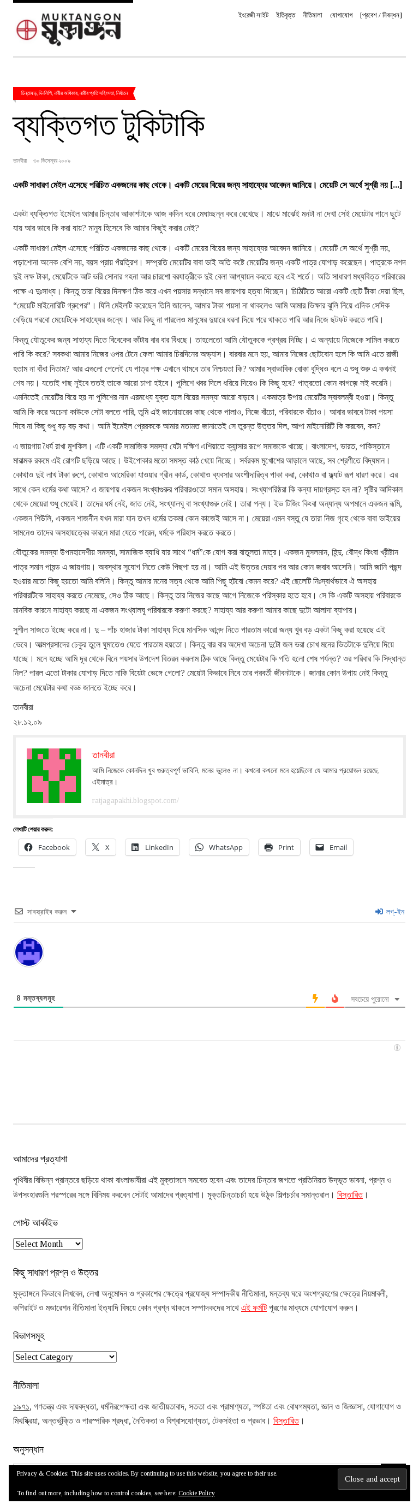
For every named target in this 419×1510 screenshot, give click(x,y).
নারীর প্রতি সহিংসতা (97, 93)
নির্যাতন (122, 93)
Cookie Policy (196, 1493)
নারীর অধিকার (65, 93)
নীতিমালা (312, 15)
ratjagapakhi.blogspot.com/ (135, 800)
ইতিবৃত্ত (285, 15)
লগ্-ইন (394, 912)
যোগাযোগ (341, 15)
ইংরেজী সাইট (253, 15)
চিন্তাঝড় (29, 93)
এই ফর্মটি (254, 1307)
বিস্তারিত (350, 1194)
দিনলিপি (45, 93)
